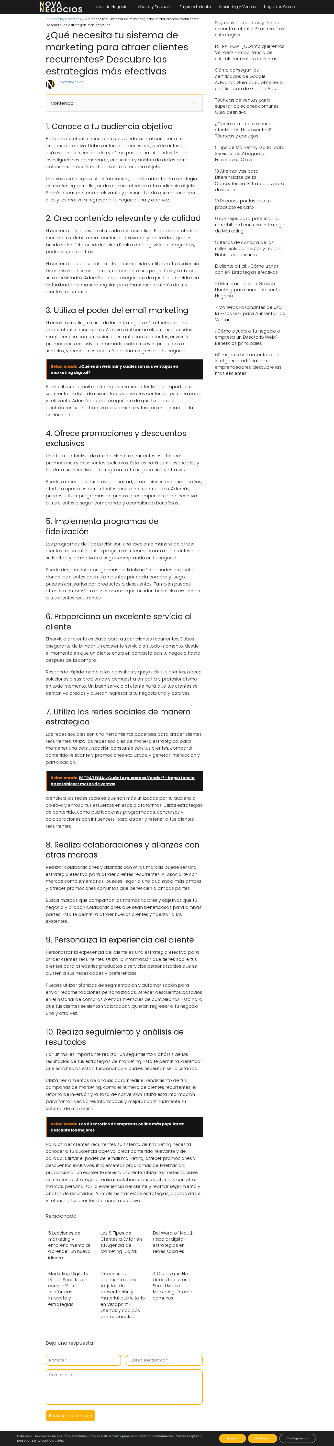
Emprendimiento (195, 7)
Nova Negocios (70, 82)
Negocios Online (279, 7)
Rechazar (262, 1438)
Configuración (298, 1438)
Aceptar (232, 1438)
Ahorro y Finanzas (154, 7)
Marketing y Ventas (237, 7)
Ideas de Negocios (112, 7)
